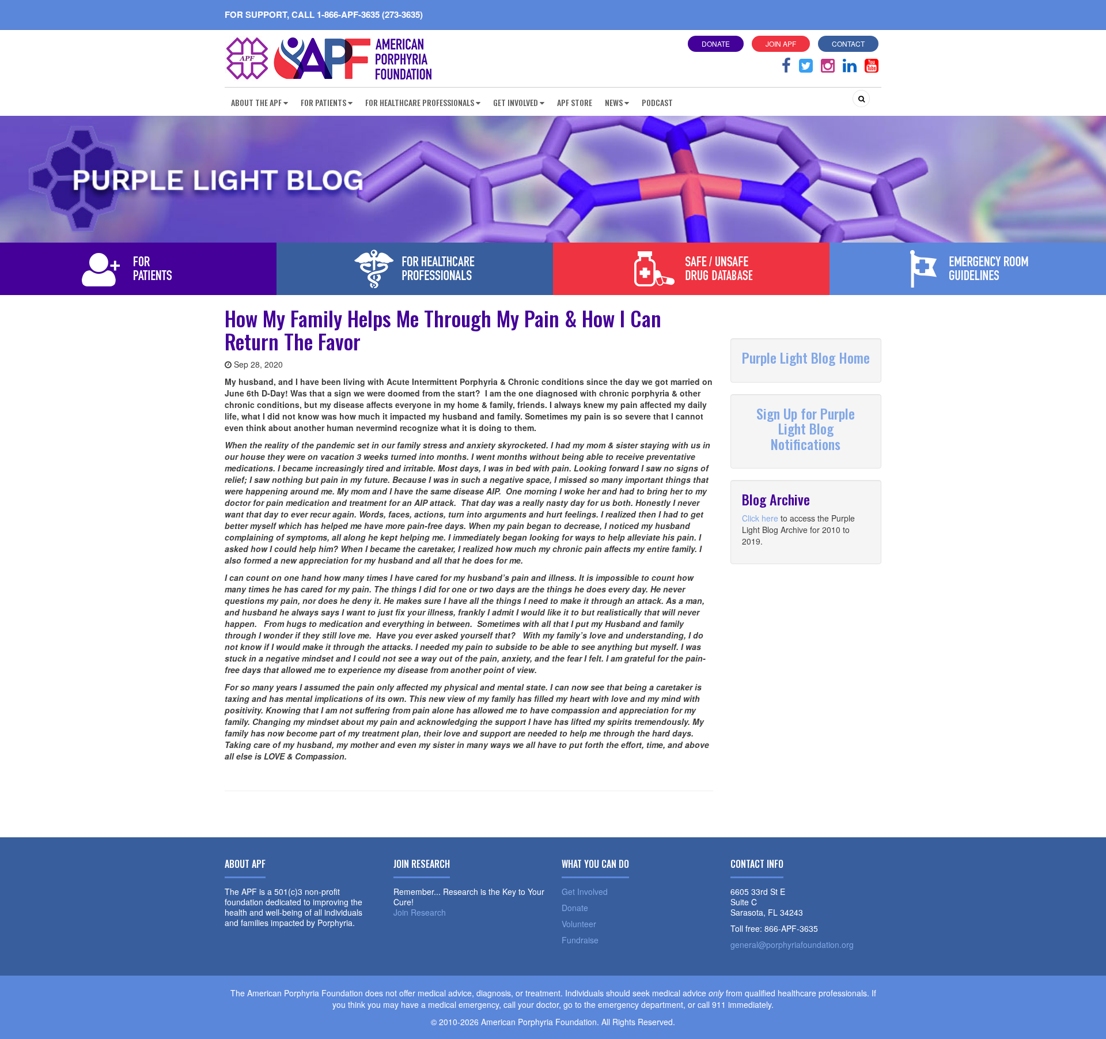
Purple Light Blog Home (806, 357)
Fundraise (580, 940)
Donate (716, 43)
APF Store (574, 102)
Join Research (419, 912)
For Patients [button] (323, 102)
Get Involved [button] (515, 102)
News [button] (614, 102)
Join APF (781, 43)
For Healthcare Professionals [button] (419, 102)
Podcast (657, 102)
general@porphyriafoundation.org (792, 944)
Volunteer (579, 924)
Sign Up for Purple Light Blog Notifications (805, 428)
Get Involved (585, 891)
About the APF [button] (256, 102)
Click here (760, 518)
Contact (848, 43)
